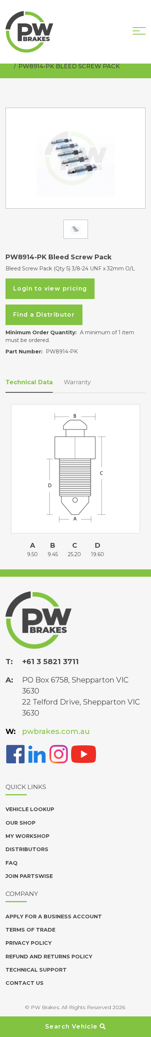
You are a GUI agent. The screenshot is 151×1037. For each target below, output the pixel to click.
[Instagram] (59, 753)
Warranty (77, 382)
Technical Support (36, 969)
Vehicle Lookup (29, 809)
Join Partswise (29, 876)
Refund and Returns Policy (48, 956)
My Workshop (27, 836)
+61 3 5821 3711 (50, 661)
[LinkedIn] (37, 753)
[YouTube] (83, 753)
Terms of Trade (30, 929)
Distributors (26, 849)
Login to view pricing (50, 288)
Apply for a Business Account (53, 916)
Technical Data (29, 382)
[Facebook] (15, 753)
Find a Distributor (44, 314)
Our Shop (20, 823)
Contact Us (24, 983)
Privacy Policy (28, 943)
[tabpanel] (75, 158)
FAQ (11, 863)
